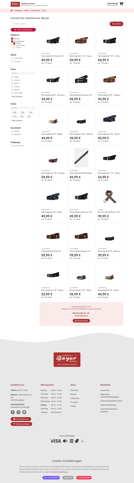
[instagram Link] (18, 412)
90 (29, 116)
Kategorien (18, 10)
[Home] (12, 10)
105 (22, 112)
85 (22, 116)
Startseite (74, 390)
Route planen (82, 321)
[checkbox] (15, 38)
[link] (53, 4)
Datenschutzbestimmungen (111, 401)
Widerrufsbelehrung (108, 405)
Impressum (105, 390)
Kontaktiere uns (22, 419)
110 (30, 112)
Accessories (35, 10)
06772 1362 (23, 390)
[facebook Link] (13, 412)
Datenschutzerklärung (59, 472)
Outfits (73, 406)
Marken (74, 394)
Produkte (74, 402)
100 (14, 112)
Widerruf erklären (23, 424)
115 (14, 116)
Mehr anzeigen (17, 96)
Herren (26, 10)
